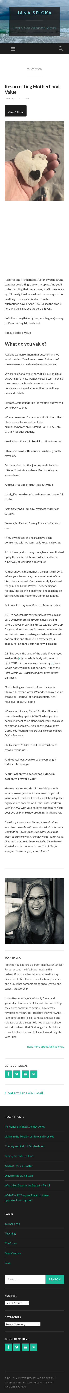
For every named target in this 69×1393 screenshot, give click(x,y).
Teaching (10, 1233)
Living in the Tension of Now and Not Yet (29, 1136)
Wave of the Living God (19, 1175)
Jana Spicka (34, 12)
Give (7, 1262)
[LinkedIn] (25, 1074)
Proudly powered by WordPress (29, 1378)
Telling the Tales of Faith (19, 1156)
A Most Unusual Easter (19, 1165)
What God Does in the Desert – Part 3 (27, 1185)
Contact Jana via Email (24, 1092)
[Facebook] (8, 1074)
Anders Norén (15, 1386)
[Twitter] (16, 1074)
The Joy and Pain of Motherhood (24, 1146)
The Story (11, 1243)
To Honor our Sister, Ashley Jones (25, 1126)
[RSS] (33, 1074)
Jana (27, 98)
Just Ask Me (12, 1223)
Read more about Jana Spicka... (45, 1046)
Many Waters (13, 1253)
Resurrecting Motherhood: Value (33, 89)
